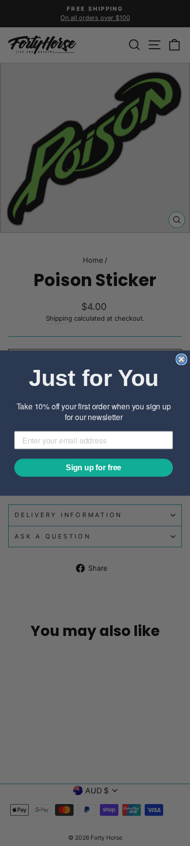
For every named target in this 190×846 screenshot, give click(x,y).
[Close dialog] (182, 359)
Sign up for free (93, 467)
